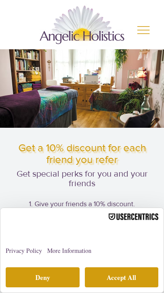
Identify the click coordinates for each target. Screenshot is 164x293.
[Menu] (143, 30)
